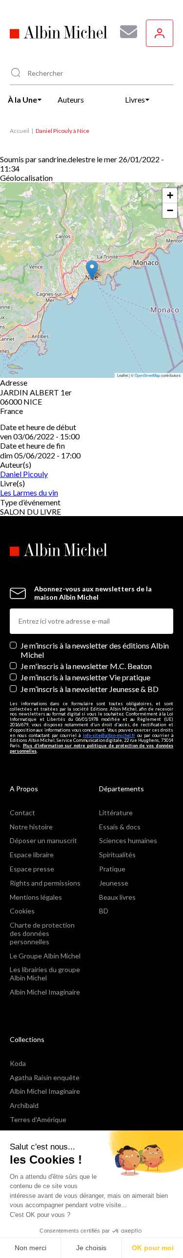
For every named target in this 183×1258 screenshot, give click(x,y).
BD (103, 911)
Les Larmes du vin (29, 492)
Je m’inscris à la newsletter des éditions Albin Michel (94, 650)
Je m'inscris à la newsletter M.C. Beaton (86, 666)
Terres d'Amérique (38, 1119)
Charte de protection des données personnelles (42, 933)
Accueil (19, 130)
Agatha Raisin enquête (45, 1077)
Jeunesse (113, 883)
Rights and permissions (45, 883)
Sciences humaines (128, 840)
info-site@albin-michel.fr (109, 735)
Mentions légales (36, 897)
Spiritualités (117, 854)
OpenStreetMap (147, 375)
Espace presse (32, 869)
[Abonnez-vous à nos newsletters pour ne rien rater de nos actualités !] (125, 32)
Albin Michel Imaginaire (45, 992)
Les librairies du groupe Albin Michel (45, 973)
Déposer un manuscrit (43, 840)
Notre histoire (31, 827)
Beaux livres (117, 897)
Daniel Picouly (24, 473)
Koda (18, 1063)
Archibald (24, 1105)
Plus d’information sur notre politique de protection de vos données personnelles (91, 748)
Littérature (116, 812)
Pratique (112, 869)
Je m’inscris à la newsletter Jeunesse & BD (89, 689)
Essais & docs (120, 827)
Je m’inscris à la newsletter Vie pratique (85, 677)
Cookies (22, 911)
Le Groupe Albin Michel (45, 956)
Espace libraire (32, 854)
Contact (22, 812)
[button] (92, 270)
